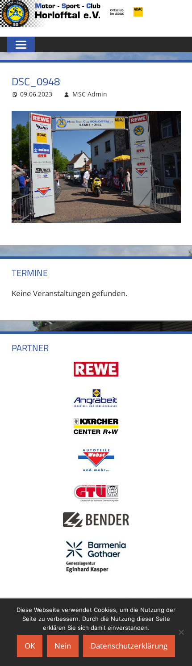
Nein (62, 646)
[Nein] (180, 632)
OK (30, 646)
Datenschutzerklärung (129, 646)
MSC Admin (89, 94)
